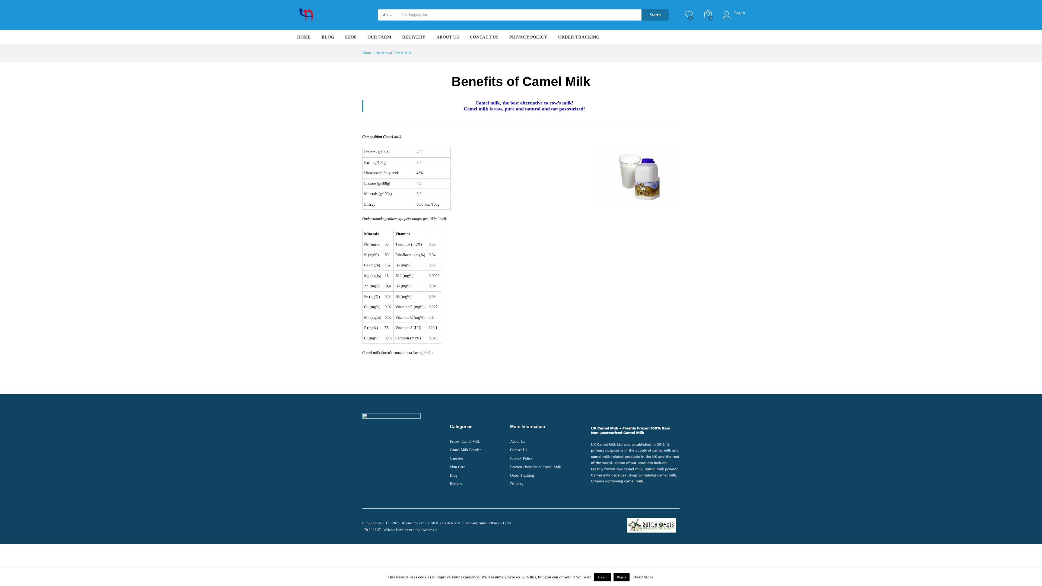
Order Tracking (578, 37)
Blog (328, 37)
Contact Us (484, 37)
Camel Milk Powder (465, 450)
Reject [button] (621, 577)
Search (655, 15)
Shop (351, 37)
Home (304, 37)
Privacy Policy (528, 37)
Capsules (456, 458)
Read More (643, 577)
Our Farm (379, 37)
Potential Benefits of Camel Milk (535, 467)
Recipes (456, 484)
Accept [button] (602, 577)
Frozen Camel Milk (465, 442)
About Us (447, 37)
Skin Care (457, 467)
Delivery (413, 37)
